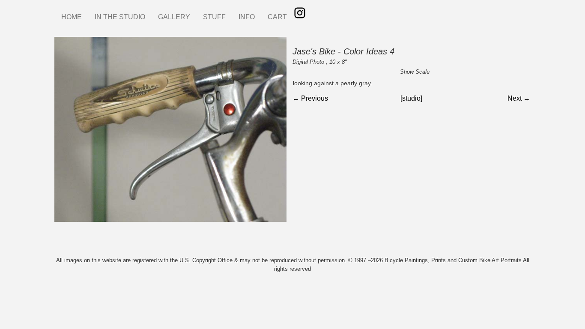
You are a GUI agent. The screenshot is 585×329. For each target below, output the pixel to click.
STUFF (214, 17)
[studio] (411, 98)
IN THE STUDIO (120, 17)
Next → (518, 98)
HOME (71, 17)
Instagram (299, 12)
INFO (247, 17)
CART (277, 17)
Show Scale (415, 72)
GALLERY (174, 17)
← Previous (310, 98)
